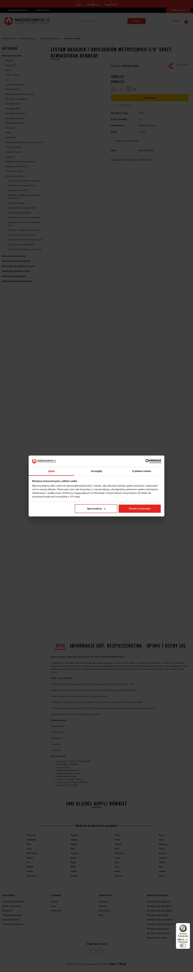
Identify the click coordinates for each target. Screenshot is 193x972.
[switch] (183, 945)
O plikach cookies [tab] (141, 471)
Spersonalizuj (94, 508)
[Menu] (188, 925)
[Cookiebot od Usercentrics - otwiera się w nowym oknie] (148, 461)
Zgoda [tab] (51, 471)
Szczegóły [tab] (96, 471)
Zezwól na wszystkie (139, 508)
